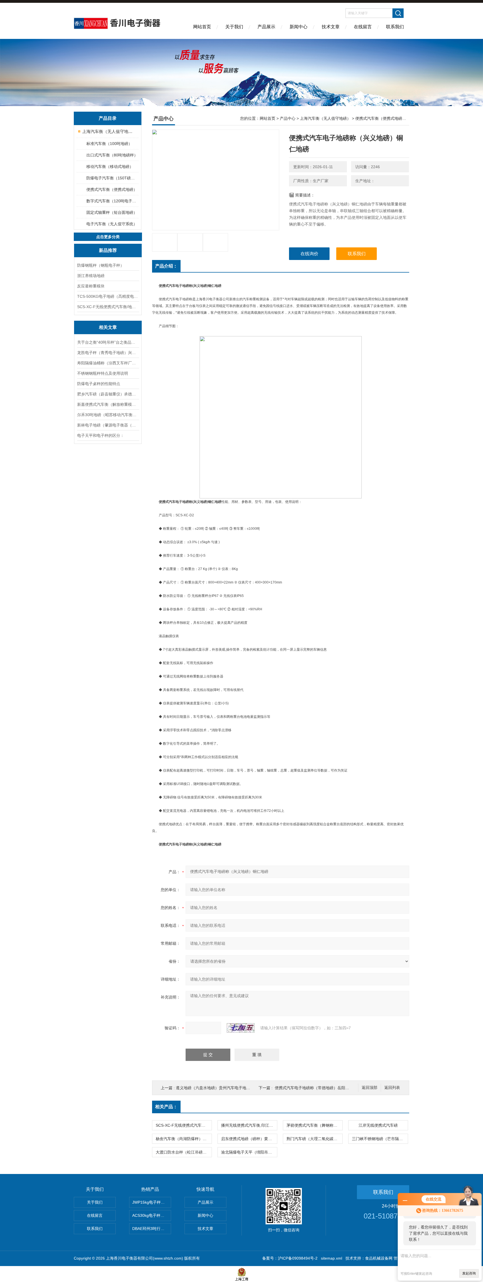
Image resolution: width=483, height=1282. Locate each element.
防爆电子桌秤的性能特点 (98, 383)
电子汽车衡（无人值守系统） (111, 224)
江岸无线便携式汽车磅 (378, 1125)
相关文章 (108, 327)
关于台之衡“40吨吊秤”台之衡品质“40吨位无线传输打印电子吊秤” (108, 342)
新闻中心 (298, 26)
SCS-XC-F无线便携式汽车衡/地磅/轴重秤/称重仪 (108, 306)
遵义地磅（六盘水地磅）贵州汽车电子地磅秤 (215, 1088)
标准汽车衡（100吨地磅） (109, 143)
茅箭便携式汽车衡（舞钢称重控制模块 (314, 1125)
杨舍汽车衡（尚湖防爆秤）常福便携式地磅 (184, 1138)
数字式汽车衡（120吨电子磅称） (112, 201)
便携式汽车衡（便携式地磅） (111, 189)
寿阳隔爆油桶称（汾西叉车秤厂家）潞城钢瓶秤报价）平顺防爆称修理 (108, 363)
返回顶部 (369, 1088)
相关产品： (166, 1106)
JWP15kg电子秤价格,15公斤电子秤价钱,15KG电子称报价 (151, 1202)
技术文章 (331, 26)
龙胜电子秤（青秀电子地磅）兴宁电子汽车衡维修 (108, 352)
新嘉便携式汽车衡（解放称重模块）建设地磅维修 (108, 404)
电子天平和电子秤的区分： (100, 435)
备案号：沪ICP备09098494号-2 (290, 1258)
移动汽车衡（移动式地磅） (109, 166)
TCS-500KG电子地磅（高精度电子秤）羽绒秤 (108, 296)
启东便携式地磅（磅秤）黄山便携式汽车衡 (249, 1138)
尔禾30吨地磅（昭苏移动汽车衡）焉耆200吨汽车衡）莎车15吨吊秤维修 (108, 415)
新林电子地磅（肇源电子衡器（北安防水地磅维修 (108, 425)
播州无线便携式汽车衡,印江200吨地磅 (249, 1125)
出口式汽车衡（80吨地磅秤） (112, 155)
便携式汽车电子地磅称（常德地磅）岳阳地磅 (314, 1088)
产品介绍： (166, 266)
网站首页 (202, 26)
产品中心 (287, 118)
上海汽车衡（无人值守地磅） (108, 131)
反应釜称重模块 (91, 286)
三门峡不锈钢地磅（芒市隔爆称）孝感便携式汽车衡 (380, 1138)
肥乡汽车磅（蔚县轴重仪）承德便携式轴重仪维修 (108, 394)
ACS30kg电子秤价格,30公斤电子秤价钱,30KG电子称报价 (151, 1215)
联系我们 (395, 26)
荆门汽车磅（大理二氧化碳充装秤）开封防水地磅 (314, 1138)
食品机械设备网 (378, 1258)
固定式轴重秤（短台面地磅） (111, 212)
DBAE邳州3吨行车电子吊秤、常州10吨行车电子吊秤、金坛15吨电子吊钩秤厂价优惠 (151, 1228)
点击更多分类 (108, 237)
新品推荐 (108, 250)
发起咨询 (469, 1273)
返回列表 (392, 1088)
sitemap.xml (331, 1258)
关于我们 (234, 26)
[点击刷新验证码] (241, 1028)
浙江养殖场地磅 (91, 275)
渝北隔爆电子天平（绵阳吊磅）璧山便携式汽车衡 (249, 1152)
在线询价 (309, 253)
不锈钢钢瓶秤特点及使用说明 (102, 373)
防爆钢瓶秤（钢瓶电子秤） (100, 265)
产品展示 (266, 26)
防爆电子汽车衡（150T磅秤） (112, 178)
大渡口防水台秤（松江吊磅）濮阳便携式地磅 (184, 1152)
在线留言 (363, 26)
